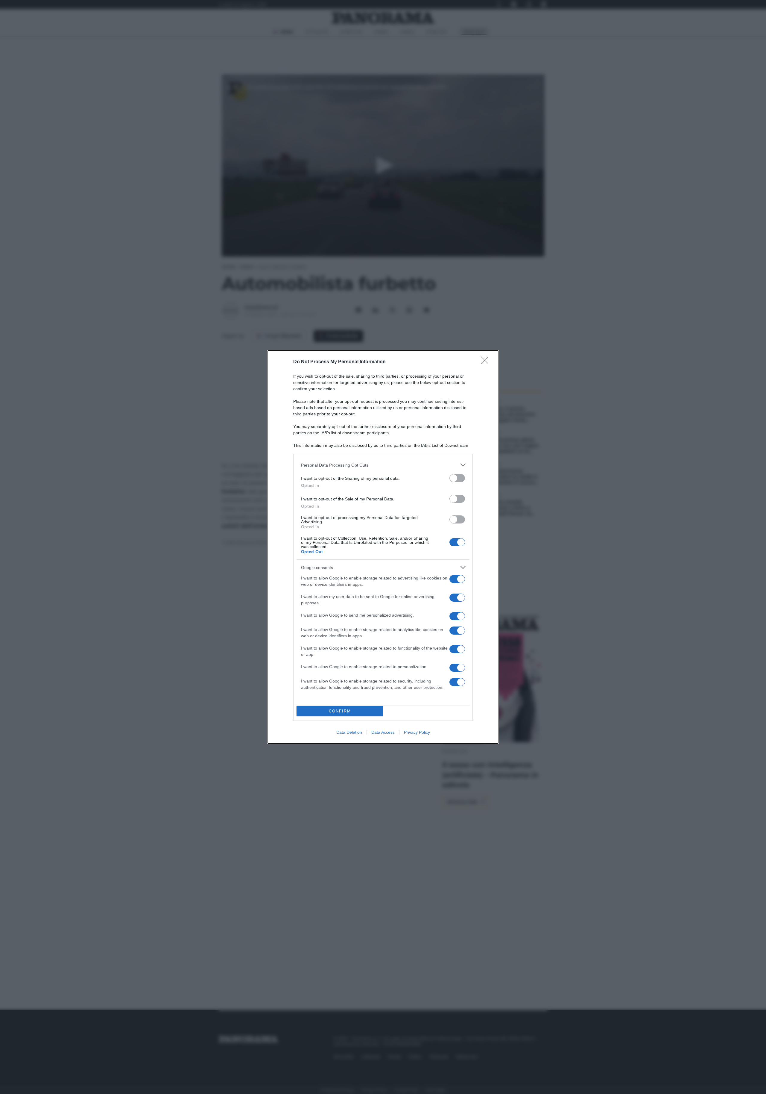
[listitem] (383, 465)
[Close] (486, 362)
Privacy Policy (417, 732)
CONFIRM (340, 711)
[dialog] (383, 547)
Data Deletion (349, 732)
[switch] (457, 478)
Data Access (383, 732)
